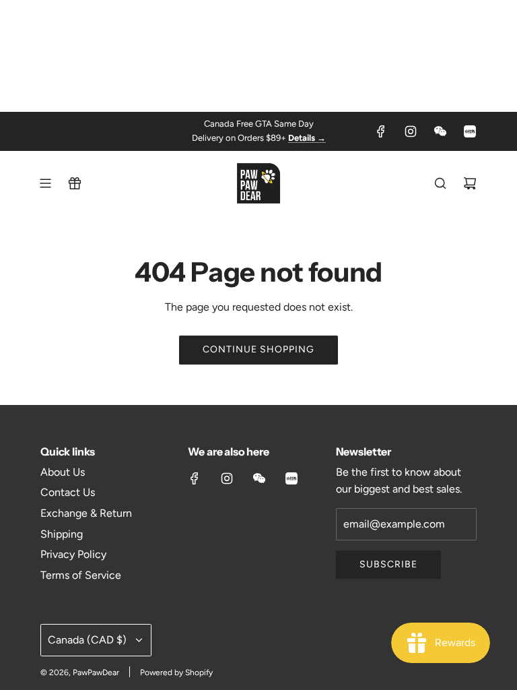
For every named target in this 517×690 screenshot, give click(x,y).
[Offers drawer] (75, 183)
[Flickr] (440, 131)
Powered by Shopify (176, 672)
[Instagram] (410, 131)
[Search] (440, 183)
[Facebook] (381, 131)
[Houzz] (470, 131)
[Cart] (470, 183)
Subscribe (388, 564)
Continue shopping (258, 349)
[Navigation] (45, 183)
